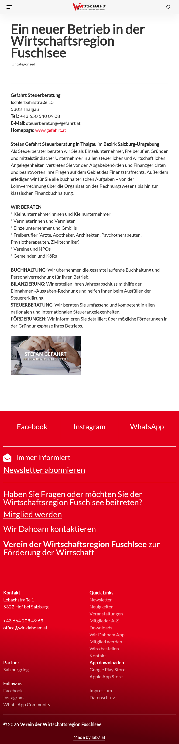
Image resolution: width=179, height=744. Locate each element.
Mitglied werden (106, 641)
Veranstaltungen (106, 613)
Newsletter (101, 599)
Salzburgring (16, 669)
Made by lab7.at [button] (89, 737)
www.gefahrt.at (50, 130)
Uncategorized (23, 64)
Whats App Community (26, 704)
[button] (9, 7)
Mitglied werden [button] (32, 514)
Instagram (13, 697)
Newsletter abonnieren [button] (44, 469)
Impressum (101, 690)
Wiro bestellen (104, 648)
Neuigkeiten (102, 606)
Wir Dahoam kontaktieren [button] (49, 528)
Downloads (101, 627)
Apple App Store (106, 676)
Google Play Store (107, 669)
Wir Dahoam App (107, 634)
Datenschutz (102, 697)
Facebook (13, 690)
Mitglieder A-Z (104, 620)
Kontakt (98, 655)
